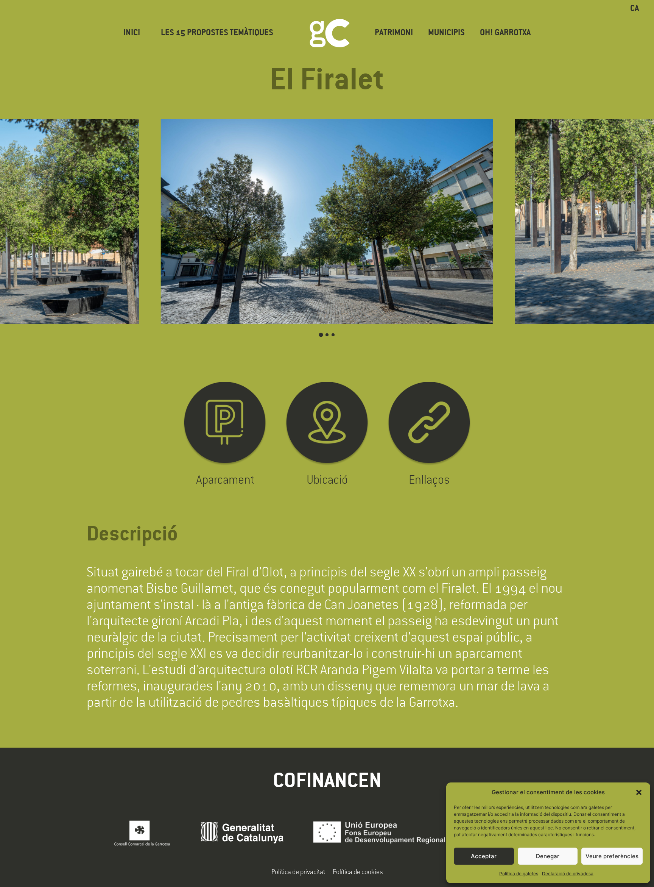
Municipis (446, 33)
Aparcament (225, 479)
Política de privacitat (298, 871)
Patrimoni (394, 33)
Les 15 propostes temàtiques (217, 33)
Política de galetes (518, 873)
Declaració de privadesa (567, 873)
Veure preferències (611, 856)
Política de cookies (358, 871)
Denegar (547, 856)
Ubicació (327, 479)
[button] (639, 792)
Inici (131, 33)
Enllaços (429, 479)
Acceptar (484, 856)
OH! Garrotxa (505, 33)
